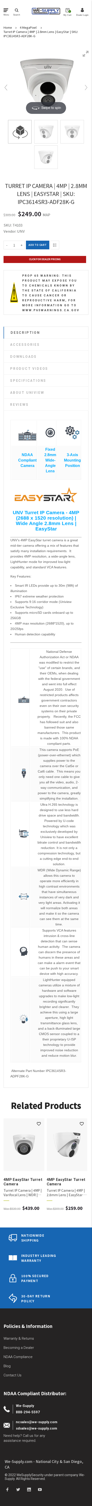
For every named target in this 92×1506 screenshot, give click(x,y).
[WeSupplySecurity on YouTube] (40, 1489)
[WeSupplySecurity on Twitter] (18, 1489)
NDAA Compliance (18, 1357)
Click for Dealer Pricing (45, 259)
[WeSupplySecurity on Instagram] (29, 1489)
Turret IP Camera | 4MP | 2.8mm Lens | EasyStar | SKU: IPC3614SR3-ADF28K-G (41, 34)
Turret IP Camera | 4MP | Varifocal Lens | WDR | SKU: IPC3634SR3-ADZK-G (24, 1192)
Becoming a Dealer (19, 1348)
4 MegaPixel (28, 27)
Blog (7, 1366)
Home (8, 27)
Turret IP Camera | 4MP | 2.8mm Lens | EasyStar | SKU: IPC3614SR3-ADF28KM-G (66, 1192)
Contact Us (12, 1375)
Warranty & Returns (19, 1338)
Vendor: (10, 231)
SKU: (8, 225)
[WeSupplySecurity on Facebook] (7, 1489)
